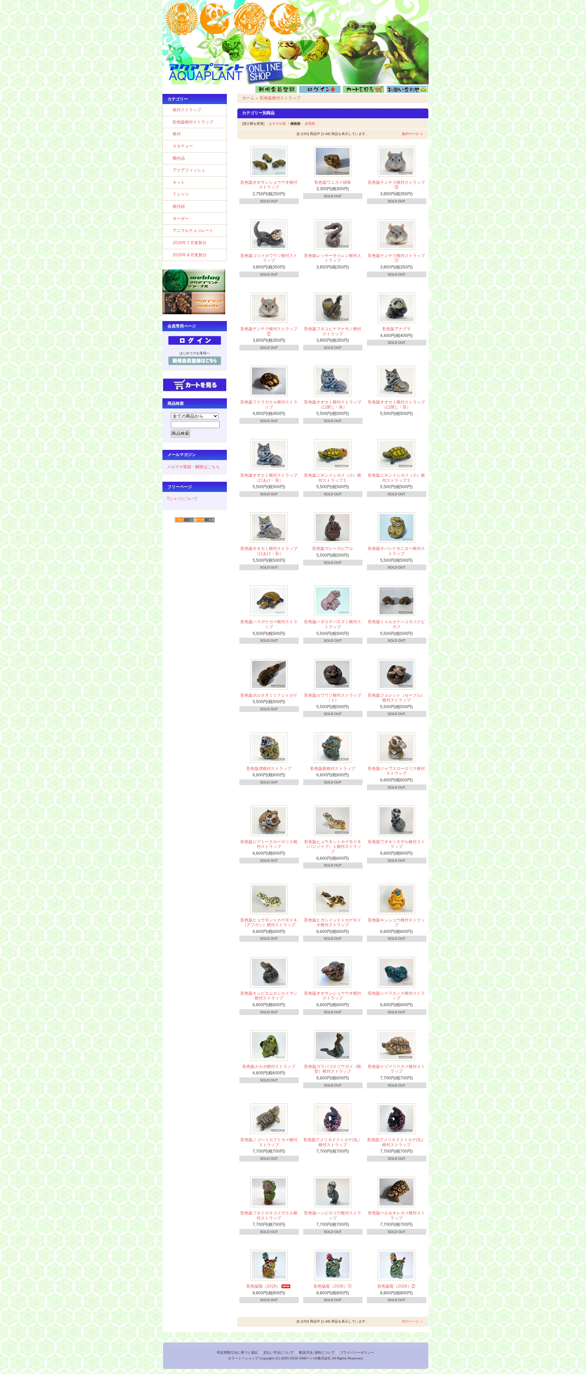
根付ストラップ (187, 109)
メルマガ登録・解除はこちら (193, 466)
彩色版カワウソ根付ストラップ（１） (332, 698)
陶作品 (179, 158)
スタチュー (183, 146)
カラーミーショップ (243, 1358)
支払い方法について (278, 1352)
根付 (177, 134)
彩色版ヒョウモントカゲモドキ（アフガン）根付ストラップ (268, 923)
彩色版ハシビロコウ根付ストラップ (332, 1215)
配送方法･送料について (317, 1352)
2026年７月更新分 (190, 242)
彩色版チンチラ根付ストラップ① (396, 258)
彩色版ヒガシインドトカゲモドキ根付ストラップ (332, 923)
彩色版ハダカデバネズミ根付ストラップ (332, 624)
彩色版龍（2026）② (396, 1286)
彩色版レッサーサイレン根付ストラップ (332, 258)
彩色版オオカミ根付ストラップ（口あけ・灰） (268, 478)
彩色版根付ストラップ (193, 122)
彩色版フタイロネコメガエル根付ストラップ (268, 1215)
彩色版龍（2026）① (333, 1286)
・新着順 (308, 123)
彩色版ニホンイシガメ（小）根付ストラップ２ (396, 478)
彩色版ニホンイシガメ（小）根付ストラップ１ (332, 478)
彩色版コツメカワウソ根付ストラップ (268, 258)
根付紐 (179, 206)
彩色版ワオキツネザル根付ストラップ (396, 844)
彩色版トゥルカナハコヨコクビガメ (396, 624)
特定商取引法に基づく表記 (237, 1352)
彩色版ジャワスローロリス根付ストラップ (396, 771)
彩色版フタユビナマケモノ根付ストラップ (332, 331)
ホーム (248, 98)
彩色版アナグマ (396, 328)
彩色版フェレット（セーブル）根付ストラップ (396, 698)
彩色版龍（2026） (263, 1286)
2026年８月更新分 (190, 255)
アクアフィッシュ (189, 170)
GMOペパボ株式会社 (315, 1358)
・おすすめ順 (276, 123)
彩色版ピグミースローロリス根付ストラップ (268, 844)
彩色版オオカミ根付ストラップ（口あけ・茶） (268, 551)
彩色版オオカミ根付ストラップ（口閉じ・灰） (332, 405)
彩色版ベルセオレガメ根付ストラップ (396, 1215)
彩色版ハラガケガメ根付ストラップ (268, 624)
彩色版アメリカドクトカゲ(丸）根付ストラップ (333, 1142)
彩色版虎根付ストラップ (269, 768)
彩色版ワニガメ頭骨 (332, 182)
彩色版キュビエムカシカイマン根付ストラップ (268, 996)
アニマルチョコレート (193, 230)
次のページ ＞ (412, 1321)
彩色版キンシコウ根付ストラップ (396, 923)
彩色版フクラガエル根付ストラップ (268, 405)
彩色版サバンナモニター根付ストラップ (396, 551)
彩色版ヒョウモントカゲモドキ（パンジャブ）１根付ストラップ (332, 846)
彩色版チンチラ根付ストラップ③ (396, 185)
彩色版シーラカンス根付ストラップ (396, 996)
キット (179, 182)
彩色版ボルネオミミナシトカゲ (268, 695)
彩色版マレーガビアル (332, 548)
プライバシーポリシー (357, 1352)
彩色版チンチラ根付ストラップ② (268, 331)
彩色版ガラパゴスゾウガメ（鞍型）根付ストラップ (332, 1069)
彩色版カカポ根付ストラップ (268, 1066)
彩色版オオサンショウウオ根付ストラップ (268, 185)
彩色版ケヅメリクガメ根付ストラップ (396, 1069)
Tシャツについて (182, 498)
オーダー (181, 218)
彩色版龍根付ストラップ (332, 768)
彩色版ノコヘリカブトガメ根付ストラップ (268, 1142)
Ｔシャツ (181, 194)
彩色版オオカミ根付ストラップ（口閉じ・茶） (396, 405)
